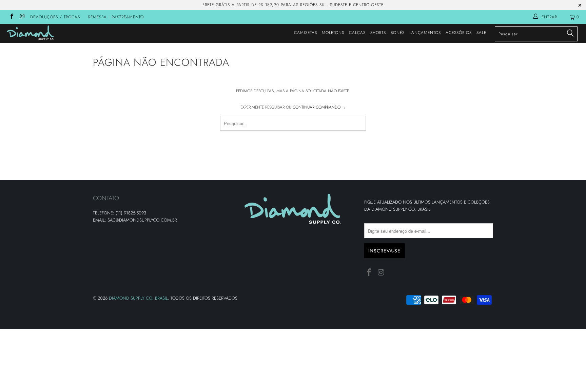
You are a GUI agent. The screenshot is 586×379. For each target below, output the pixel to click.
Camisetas (305, 33)
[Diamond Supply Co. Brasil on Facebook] (11, 17)
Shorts (378, 33)
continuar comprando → (319, 107)
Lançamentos (425, 33)
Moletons (333, 33)
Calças (357, 33)
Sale (481, 33)
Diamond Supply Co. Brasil (138, 298)
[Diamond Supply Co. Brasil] (50, 33)
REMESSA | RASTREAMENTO (116, 17)
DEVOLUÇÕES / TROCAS (55, 17)
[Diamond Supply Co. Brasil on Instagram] (22, 17)
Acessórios (459, 33)
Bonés (398, 33)
